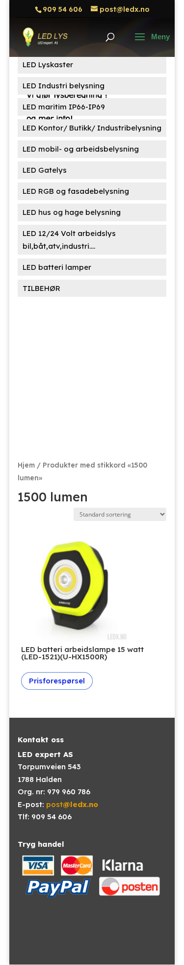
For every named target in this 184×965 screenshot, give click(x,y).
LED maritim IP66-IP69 (64, 106)
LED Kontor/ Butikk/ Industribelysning (92, 127)
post (72, 804)
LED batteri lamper (57, 267)
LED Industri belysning (64, 85)
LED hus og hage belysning (72, 212)
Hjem (26, 465)
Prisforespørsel (57, 680)
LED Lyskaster (48, 64)
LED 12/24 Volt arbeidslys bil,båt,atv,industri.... (69, 240)
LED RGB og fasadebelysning (76, 191)
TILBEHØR (41, 288)
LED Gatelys (45, 170)
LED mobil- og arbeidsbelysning (81, 149)
